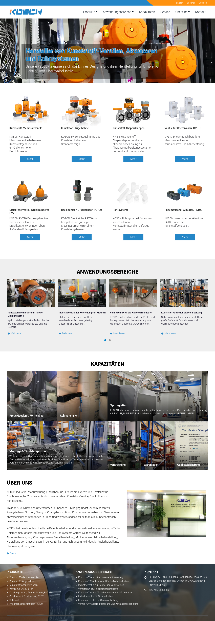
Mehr (30, 159)
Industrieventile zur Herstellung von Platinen (101, 585)
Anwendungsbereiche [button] (117, 12)
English (179, 3)
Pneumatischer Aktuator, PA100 (183, 209)
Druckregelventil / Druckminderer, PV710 (29, 211)
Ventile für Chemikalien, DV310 (182, 128)
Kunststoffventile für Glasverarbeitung (98, 600)
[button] (105, 340)
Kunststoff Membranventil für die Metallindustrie (103, 581)
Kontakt (200, 12)
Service (165, 12)
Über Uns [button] (181, 12)
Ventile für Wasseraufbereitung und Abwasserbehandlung (108, 603)
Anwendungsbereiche (94, 572)
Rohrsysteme (120, 209)
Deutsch (203, 3)
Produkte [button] (89, 12)
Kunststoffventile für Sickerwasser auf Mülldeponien (105, 592)
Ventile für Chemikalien (21, 589)
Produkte (15, 572)
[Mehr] (81, 150)
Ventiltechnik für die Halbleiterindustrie (98, 589)
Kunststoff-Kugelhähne (75, 128)
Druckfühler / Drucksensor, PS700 (81, 209)
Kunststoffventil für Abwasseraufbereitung (100, 577)
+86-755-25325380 (159, 590)
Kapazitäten (147, 12)
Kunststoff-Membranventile (25, 128)
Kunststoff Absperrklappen (128, 128)
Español (191, 3)
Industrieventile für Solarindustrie (95, 596)
